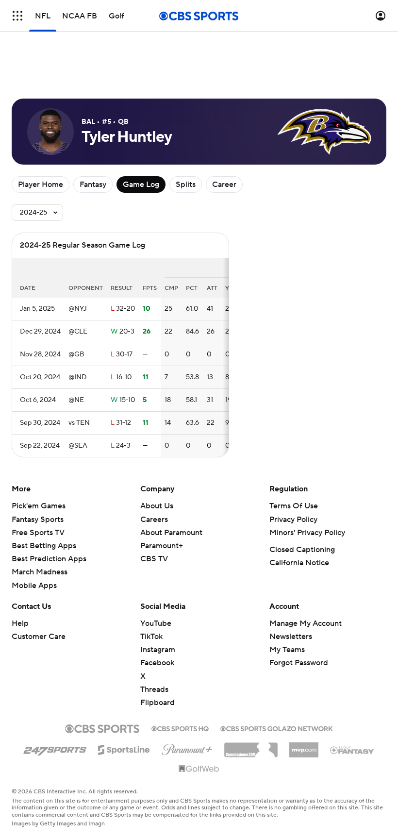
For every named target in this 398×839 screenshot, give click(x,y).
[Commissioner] (251, 746)
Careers (154, 519)
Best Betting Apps (44, 546)
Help (20, 623)
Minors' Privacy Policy (307, 532)
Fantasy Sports (38, 519)
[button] (17, 16)
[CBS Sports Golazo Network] (276, 728)
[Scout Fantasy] (352, 750)
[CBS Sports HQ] (180, 728)
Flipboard (157, 702)
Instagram (157, 649)
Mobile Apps (34, 585)
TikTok (151, 636)
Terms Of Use (293, 506)
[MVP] (303, 746)
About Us (156, 506)
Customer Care (39, 636)
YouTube (155, 623)
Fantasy (93, 184)
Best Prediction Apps (49, 559)
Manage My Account (305, 623)
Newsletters (290, 636)
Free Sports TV (38, 532)
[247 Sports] (54, 748)
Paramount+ (161, 546)
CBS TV (154, 559)
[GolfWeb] (199, 769)
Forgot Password (298, 663)
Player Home (40, 184)
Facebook (157, 663)
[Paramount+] (187, 748)
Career (224, 184)
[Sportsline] (124, 748)
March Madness (39, 572)
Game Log (141, 184)
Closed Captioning (302, 549)
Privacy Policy (293, 519)
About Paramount (171, 532)
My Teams (287, 649)
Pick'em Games (39, 506)
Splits (186, 184)
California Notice (299, 563)
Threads (154, 689)
